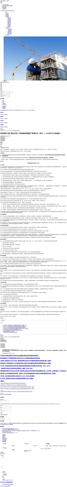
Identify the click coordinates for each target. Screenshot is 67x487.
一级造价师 (43, 423)
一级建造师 (60, 423)
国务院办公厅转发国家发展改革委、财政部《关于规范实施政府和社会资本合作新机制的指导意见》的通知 (28, 373)
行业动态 (7, 13)
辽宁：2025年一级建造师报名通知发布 (9, 429)
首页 (6, 12)
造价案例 (9, 26)
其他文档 (33, 423)
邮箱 (1, 407)
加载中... (2, 381)
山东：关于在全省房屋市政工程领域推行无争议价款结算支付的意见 (15, 328)
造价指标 (7, 15)
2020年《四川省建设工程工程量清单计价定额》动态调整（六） (15, 325)
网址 (1, 409)
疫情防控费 (4, 106)
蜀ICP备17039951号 (27, 450)
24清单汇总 (4, 8)
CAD (36, 423)
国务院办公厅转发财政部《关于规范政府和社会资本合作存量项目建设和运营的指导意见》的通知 (25, 363)
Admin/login (4, 104)
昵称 (1, 405)
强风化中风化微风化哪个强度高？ (8, 428)
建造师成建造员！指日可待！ (9, 331)
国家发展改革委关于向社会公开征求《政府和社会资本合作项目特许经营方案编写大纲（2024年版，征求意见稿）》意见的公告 (33, 371)
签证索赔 (9, 20)
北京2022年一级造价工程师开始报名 (10, 332)
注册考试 (7, 27)
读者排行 (3, 437)
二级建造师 (11, 424)
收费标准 (3, 103)
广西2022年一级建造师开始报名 (7, 432)
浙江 (3, 102)
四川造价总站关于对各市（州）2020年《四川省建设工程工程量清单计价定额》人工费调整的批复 (19, 430)
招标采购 (9, 18)
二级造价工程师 (25, 423)
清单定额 (7, 424)
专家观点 (7, 14)
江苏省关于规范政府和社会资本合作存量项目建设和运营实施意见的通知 (19, 355)
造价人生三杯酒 (5, 431)
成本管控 (9, 17)
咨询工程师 (17, 423)
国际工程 (9, 23)
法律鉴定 (9, 25)
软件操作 (3, 108)
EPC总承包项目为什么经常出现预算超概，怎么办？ (13, 330)
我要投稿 (3, 435)
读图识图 (3, 107)
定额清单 (9, 24)
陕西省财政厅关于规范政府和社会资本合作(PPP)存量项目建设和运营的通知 (20, 358)
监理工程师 (48, 423)
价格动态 (7, 35)
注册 (1, 2)
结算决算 (9, 21)
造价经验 (7, 16)
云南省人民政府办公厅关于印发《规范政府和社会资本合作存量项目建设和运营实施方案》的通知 (25, 360)
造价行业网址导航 (5, 4)
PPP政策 (3, 110)
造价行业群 (4, 6)
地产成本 (30, 423)
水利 (3, 101)
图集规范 (52, 423)
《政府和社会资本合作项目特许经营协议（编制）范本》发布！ (16, 368)
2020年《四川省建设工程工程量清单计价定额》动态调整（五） (15, 326)
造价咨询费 (4, 7)
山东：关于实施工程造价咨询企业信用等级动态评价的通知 (14, 327)
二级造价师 (56, 423)
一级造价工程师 (11, 423)
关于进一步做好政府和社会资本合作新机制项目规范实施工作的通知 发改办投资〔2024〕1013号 (25, 365)
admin (6, 349)
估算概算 (9, 22)
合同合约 (9, 19)
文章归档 (3, 434)
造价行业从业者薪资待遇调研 (7, 5)
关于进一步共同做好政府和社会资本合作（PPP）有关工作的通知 (17, 376)
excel (7, 423)
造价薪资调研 (4, 438)
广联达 (4, 423)
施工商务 (20, 423)
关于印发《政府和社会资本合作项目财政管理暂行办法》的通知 (16, 378)
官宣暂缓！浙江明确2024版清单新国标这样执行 (12, 329)
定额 (3, 100)
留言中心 (3, 436)
